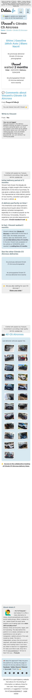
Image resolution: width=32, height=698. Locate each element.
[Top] (28, 693)
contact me (18, 177)
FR (28, 10)
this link (10, 131)
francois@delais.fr (13, 651)
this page (11, 136)
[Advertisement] (16, 155)
